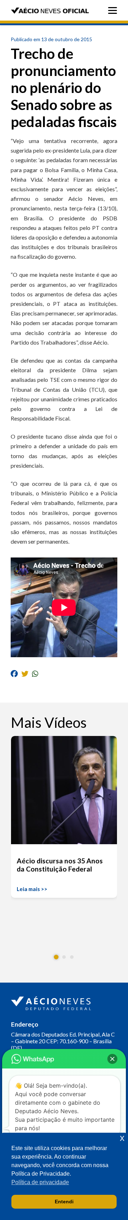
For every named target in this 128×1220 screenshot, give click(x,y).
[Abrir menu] (114, 10)
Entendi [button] (64, 1201)
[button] (56, 957)
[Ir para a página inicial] (52, 1001)
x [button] (122, 1137)
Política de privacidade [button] (40, 1182)
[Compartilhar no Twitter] (24, 673)
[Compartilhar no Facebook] (14, 673)
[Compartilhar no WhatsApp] (35, 673)
